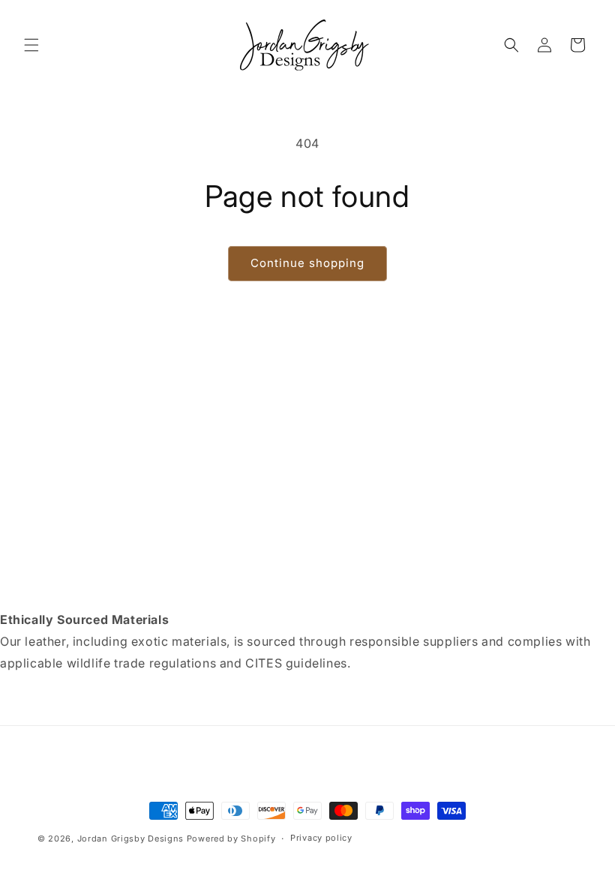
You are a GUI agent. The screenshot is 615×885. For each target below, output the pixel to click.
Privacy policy (321, 837)
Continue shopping (307, 263)
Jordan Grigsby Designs (130, 838)
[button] (31, 45)
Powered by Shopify (231, 838)
